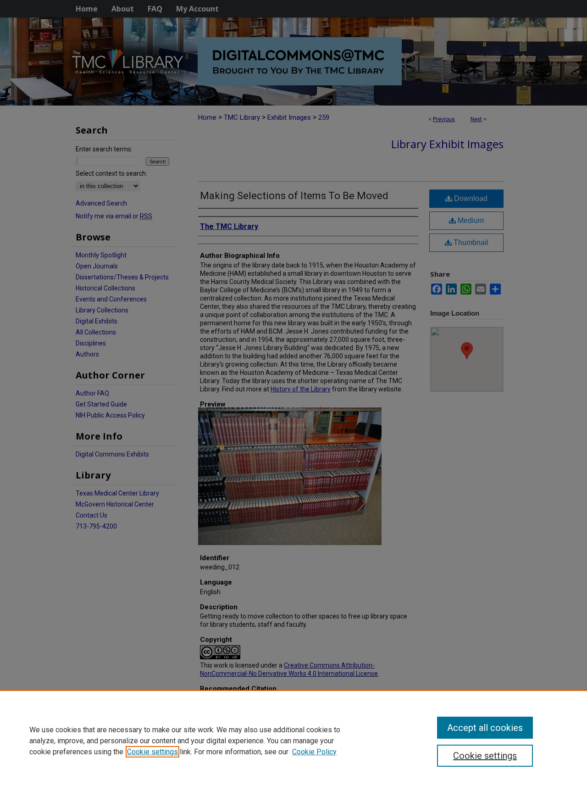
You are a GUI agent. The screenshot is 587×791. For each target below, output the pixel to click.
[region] (293, 740)
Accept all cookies (485, 727)
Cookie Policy (314, 751)
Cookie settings (152, 751)
